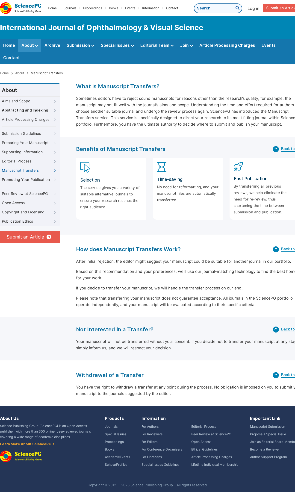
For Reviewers (152, 434)
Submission (79, 45)
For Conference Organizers (162, 449)
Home (52, 8)
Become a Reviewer (265, 449)
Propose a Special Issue (268, 434)
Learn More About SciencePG (26, 444)
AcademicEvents (117, 457)
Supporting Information (22, 152)
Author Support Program (268, 457)
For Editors (149, 442)
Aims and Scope (16, 101)
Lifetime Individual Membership (215, 464)
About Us (9, 418)
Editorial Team (155, 45)
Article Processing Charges (227, 45)
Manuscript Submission (267, 426)
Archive (52, 45)
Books (113, 8)
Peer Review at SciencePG (25, 193)
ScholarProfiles (116, 464)
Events (130, 8)
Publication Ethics (17, 221)
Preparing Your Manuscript (25, 143)
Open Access (13, 203)
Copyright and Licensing (23, 212)
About (28, 45)
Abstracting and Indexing (25, 110)
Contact (172, 8)
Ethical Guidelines (204, 449)
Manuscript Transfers (20, 170)
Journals (70, 8)
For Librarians (152, 457)
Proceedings (92, 8)
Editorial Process (16, 161)
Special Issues (116, 45)
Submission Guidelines (21, 133)
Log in (254, 8)
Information (150, 8)
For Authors (150, 426)
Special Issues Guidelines (160, 464)
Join (185, 45)
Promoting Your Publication (26, 179)
